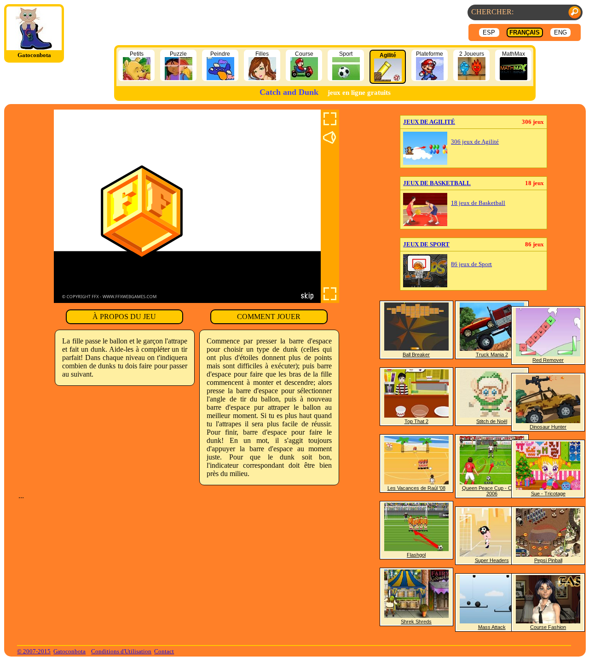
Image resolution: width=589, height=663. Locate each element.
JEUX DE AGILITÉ (429, 121)
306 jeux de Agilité (475, 142)
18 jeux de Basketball (478, 203)
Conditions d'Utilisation (121, 651)
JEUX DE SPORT (426, 244)
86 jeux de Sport (471, 264)
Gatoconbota (69, 651)
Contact (164, 651)
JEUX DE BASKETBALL (437, 183)
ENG (560, 32)
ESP (489, 32)
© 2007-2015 (34, 651)
